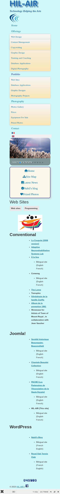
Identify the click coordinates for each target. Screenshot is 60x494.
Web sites (15, 208)
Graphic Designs (18, 90)
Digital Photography (20, 68)
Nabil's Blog (37, 437)
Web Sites (15, 79)
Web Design (16, 36)
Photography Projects (20, 95)
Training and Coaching (21, 58)
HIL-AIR (20, 487)
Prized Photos (17, 122)
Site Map (31, 176)
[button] (17, 162)
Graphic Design (18, 52)
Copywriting (16, 47)
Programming (31, 208)
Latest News (31, 182)
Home (14, 25)
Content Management (20, 42)
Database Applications (21, 63)
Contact (15, 128)
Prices (13, 112)
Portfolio (15, 74)
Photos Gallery (17, 106)
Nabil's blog (31, 188)
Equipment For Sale (19, 117)
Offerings (16, 31)
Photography (17, 101)
